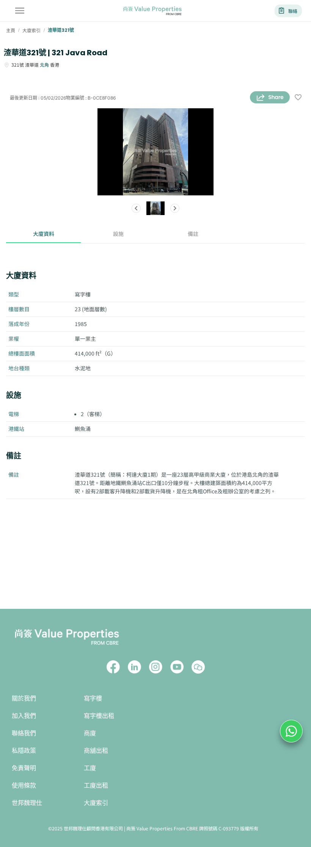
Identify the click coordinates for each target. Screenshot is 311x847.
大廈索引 (96, 803)
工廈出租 (96, 785)
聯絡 (292, 11)
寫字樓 (93, 698)
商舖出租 (96, 750)
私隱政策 (24, 750)
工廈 (90, 768)
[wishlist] (298, 97)
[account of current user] (19, 10)
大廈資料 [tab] (43, 233)
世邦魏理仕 (27, 803)
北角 (44, 64)
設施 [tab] (118, 233)
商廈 (90, 733)
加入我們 (24, 715)
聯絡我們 (24, 733)
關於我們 (24, 698)
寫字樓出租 (99, 715)
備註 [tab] (193, 233)
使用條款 (24, 785)
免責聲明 (24, 768)
